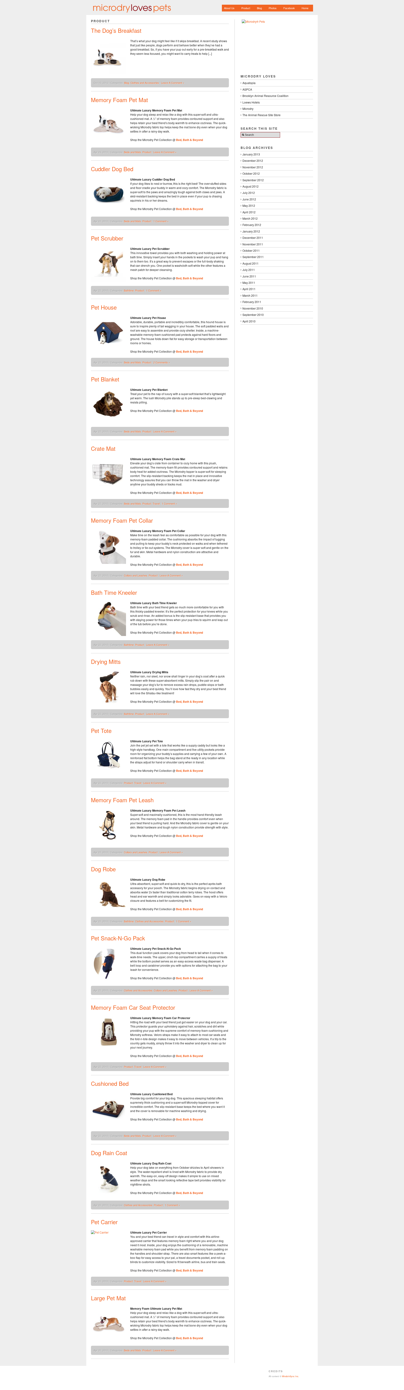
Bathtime (129, 290)
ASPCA (247, 89)
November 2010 (252, 308)
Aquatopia (249, 83)
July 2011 (248, 270)
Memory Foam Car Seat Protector (133, 1007)
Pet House (104, 307)
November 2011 (252, 244)
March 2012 (250, 218)
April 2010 (249, 321)
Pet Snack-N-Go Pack (118, 938)
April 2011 (249, 289)
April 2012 (249, 212)
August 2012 (250, 186)
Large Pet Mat (108, 1298)
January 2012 (251, 231)
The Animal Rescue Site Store (261, 115)
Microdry (247, 109)
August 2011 (250, 263)
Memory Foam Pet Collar (122, 520)
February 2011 (251, 302)
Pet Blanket (105, 379)
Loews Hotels (251, 102)
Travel (156, 503)
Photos (273, 8)
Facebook (289, 8)
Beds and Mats (132, 152)
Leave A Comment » (172, 83)
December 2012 (252, 161)
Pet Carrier (104, 1222)
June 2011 (249, 276)
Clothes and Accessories (144, 83)
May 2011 (248, 283)
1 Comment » (161, 221)
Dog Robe (103, 869)
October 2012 (251, 173)
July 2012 (248, 193)
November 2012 (252, 167)
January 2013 (251, 154)
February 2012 (251, 225)
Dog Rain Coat (109, 1153)
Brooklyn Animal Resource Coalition (265, 96)
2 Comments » (161, 362)
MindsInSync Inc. (290, 1376)
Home (305, 8)
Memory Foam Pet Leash (122, 800)
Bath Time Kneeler (114, 592)
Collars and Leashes (135, 575)
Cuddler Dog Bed (112, 169)
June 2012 (249, 199)
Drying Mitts (106, 661)
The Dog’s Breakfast (116, 30)
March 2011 (250, 295)
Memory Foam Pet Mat (119, 100)
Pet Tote (101, 730)
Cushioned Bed (110, 1083)
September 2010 (253, 315)
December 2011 (252, 238)
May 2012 (248, 205)
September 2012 (253, 180)
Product (245, 8)
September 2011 (253, 257)
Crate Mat (103, 448)
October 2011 (251, 250)
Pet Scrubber (107, 238)
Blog (259, 8)
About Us (229, 8)
